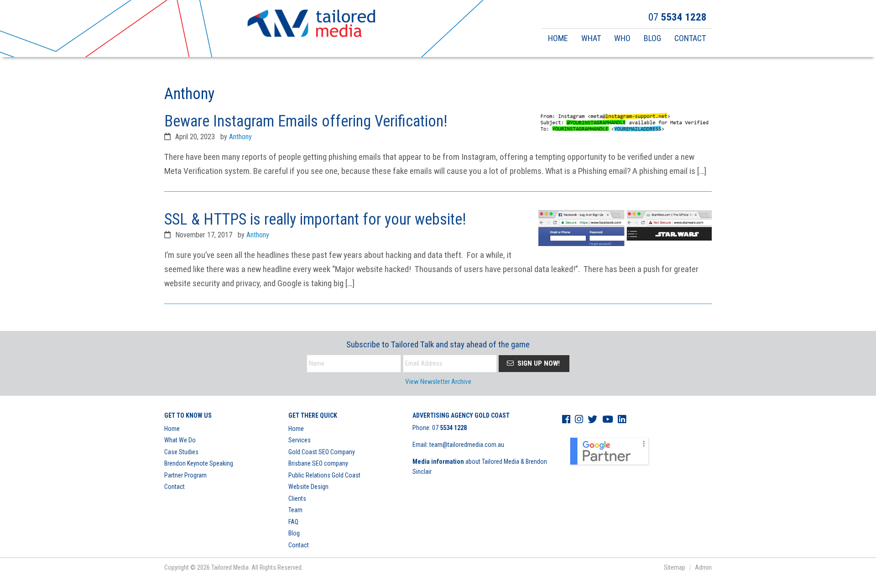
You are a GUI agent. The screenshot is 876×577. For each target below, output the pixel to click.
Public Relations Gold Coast (324, 475)
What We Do (180, 440)
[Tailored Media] (311, 25)
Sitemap (674, 567)
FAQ (293, 521)
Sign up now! (538, 363)
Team (295, 510)
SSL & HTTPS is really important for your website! (315, 219)
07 (449, 427)
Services (299, 440)
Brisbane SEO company (318, 463)
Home (172, 428)
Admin (703, 567)
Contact (174, 486)
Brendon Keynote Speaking (198, 463)
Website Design (308, 486)
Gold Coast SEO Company (321, 452)
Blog (294, 533)
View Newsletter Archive (438, 382)
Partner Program (185, 475)
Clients (297, 498)
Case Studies (181, 452)
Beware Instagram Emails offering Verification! (305, 121)
